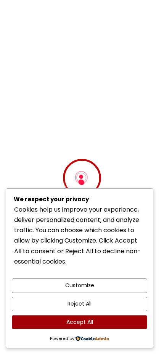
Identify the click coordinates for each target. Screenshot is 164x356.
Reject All (80, 303)
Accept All (79, 322)
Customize (79, 285)
